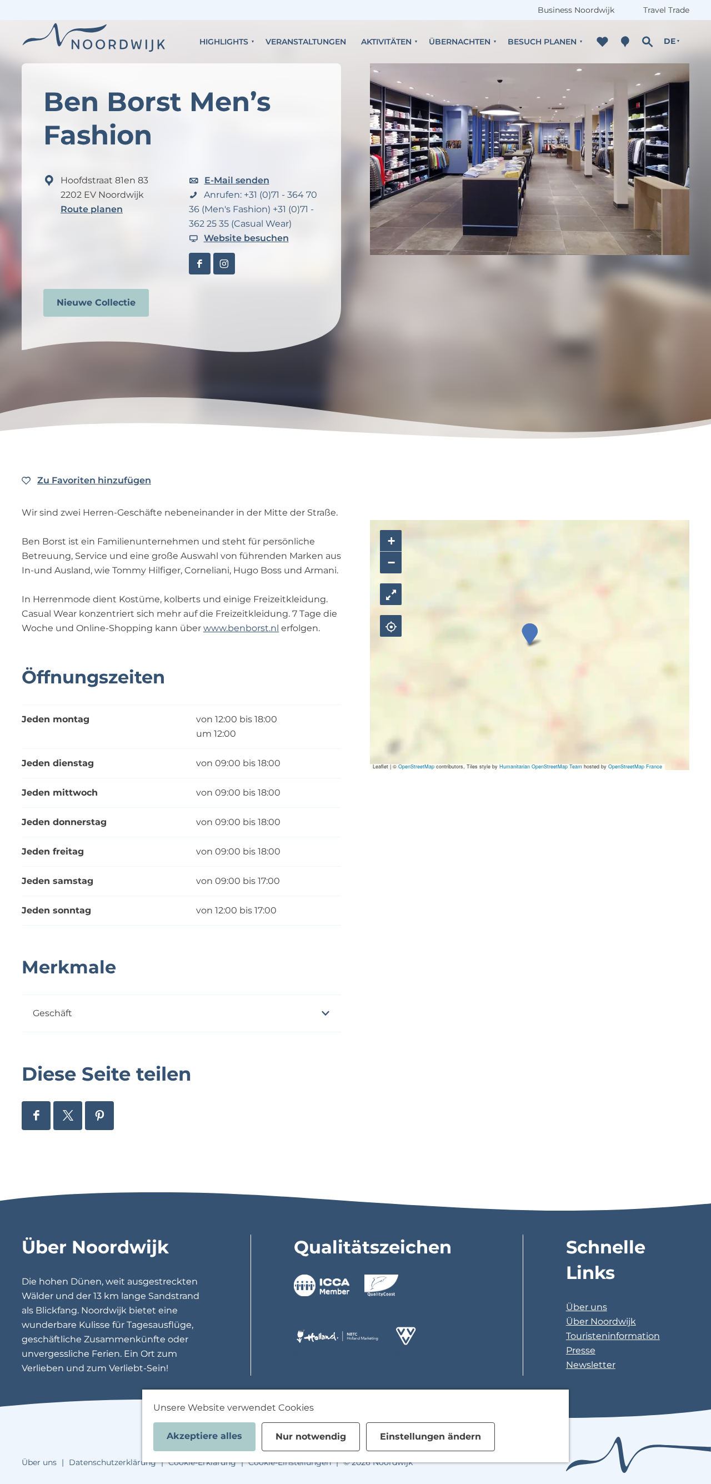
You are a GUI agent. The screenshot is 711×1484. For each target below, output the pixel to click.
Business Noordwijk (576, 10)
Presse (580, 1350)
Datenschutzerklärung (112, 1462)
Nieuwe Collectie (96, 302)
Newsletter (590, 1365)
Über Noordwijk (601, 1321)
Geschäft (52, 1013)
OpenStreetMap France (635, 766)
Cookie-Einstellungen (289, 1462)
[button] (529, 634)
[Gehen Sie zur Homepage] (94, 41)
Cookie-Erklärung (202, 1462)
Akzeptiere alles (204, 1436)
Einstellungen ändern (430, 1436)
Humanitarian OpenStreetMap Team (540, 766)
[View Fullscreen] (391, 594)
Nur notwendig (311, 1436)
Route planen (92, 209)
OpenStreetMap (416, 766)
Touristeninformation (613, 1336)
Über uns (586, 1307)
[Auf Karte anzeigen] (391, 626)
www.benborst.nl (241, 628)
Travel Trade (666, 10)
